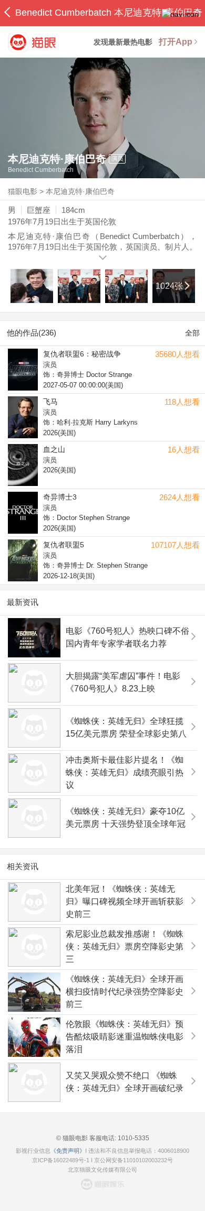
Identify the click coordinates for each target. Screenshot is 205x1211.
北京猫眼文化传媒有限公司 (102, 1169)
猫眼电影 (22, 191)
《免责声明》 (67, 1151)
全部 (192, 333)
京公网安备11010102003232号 (133, 1160)
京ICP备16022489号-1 (60, 1160)
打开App (175, 41)
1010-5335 (132, 1138)
